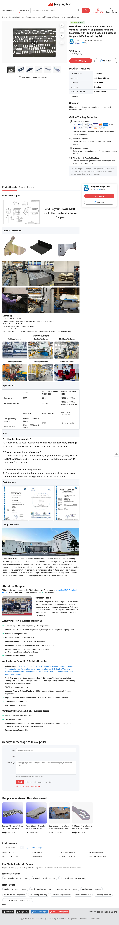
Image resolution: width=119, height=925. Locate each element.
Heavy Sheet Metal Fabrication (44, 878)
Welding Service (7, 852)
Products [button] (23, 10)
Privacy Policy (95, 919)
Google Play (22, 912)
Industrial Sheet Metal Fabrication (16, 878)
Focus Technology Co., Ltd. (43, 919)
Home (4, 17)
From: (13, 750)
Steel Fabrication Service (63, 671)
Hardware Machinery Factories (15, 889)
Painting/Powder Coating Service (24, 671)
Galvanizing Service (45, 671)
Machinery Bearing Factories (67, 889)
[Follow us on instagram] (105, 912)
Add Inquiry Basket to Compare (34, 77)
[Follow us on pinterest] (112, 912)
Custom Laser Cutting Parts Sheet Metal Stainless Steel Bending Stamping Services (59, 828)
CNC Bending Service (95, 852)
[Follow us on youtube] (108, 912)
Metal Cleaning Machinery (61, 895)
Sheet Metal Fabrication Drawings (72, 878)
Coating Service (36, 856)
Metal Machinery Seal (83, 895)
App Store (8, 912)
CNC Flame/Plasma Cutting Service (53, 666)
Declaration (84, 919)
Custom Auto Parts (66, 856)
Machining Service (44, 669)
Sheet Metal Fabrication (70, 17)
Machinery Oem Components (14, 895)
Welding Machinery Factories (41, 889)
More (4, 904)
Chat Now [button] (107, 61)
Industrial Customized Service (48, 17)
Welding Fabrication (28, 669)
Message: (11, 762)
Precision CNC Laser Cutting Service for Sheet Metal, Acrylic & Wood (12, 828)
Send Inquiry (80, 61)
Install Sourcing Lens (60, 912)
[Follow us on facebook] (98, 912)
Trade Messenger (39, 912)
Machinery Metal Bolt (103, 895)
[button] (3, 3)
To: (14, 756)
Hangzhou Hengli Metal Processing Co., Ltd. (90, 40)
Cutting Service (36, 852)
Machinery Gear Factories (91, 889)
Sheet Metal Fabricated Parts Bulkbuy (17, 900)
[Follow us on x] (102, 912)
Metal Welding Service (13, 674)
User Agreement (72, 919)
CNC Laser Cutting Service (28, 666)
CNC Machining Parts (67, 852)
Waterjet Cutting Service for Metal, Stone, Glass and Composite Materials (35, 828)
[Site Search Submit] (86, 10)
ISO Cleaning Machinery (38, 895)
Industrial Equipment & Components (22, 17)
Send (20, 782)
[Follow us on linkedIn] (115, 912)
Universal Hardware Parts (97, 856)
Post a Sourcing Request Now (28, 786)
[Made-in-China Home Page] (59, 4)
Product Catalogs (35, 847)
